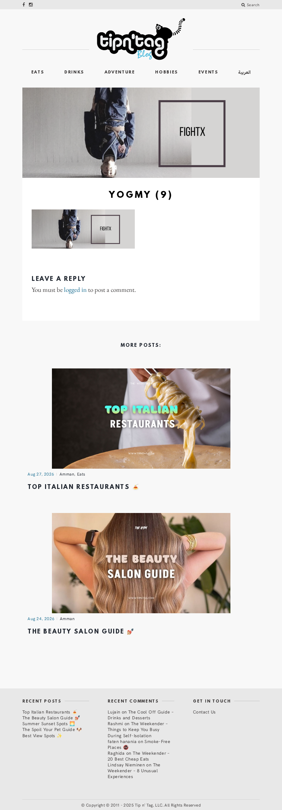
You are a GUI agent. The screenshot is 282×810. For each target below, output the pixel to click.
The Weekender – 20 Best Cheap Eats (139, 756)
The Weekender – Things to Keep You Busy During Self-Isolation (137, 729)
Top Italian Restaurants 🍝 (84, 487)
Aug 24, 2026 (41, 618)
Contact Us (204, 712)
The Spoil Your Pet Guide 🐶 (52, 729)
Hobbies (166, 72)
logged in (75, 290)
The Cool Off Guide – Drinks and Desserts (140, 714)
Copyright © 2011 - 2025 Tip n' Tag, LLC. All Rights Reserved (143, 805)
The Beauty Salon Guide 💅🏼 (81, 632)
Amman (67, 474)
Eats (37, 72)
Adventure (120, 72)
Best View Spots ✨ (42, 735)
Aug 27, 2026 (41, 474)
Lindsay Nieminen (126, 764)
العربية (244, 72)
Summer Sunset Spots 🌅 (48, 723)
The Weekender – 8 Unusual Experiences (134, 770)
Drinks (74, 72)
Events (208, 72)
